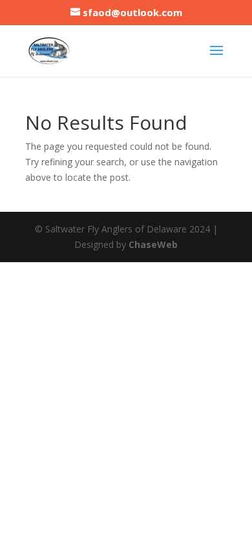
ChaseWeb (153, 244)
